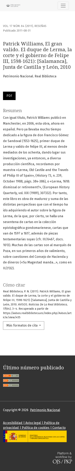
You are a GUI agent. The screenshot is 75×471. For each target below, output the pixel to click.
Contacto (59, 428)
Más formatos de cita (22, 325)
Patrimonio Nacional (45, 410)
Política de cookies (35, 428)
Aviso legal (33, 423)
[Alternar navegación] (63, 6)
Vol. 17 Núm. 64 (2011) (18, 26)
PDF (9, 96)
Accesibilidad (12, 423)
